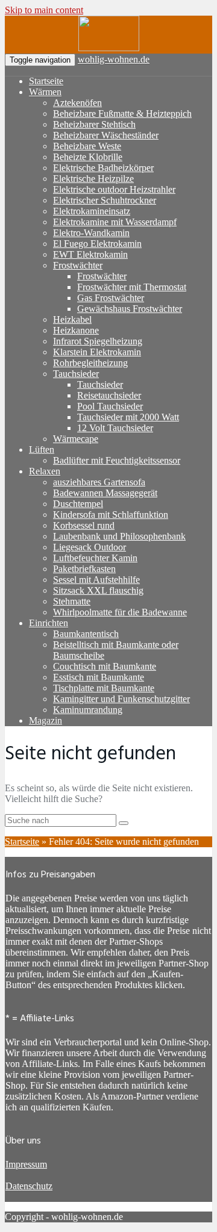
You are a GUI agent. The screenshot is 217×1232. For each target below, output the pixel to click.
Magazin (45, 720)
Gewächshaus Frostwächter (129, 308)
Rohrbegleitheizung (90, 363)
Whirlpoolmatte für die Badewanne (120, 612)
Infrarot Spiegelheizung (97, 341)
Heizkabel (72, 319)
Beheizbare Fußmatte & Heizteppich (122, 113)
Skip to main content (44, 10)
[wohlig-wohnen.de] (108, 48)
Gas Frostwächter (110, 298)
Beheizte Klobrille (87, 157)
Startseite (46, 81)
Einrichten (48, 623)
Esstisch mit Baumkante (98, 677)
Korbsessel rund (84, 525)
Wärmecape (75, 439)
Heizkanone (76, 330)
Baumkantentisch (86, 634)
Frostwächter (77, 265)
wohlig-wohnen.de (113, 59)
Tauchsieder (76, 374)
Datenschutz (28, 1186)
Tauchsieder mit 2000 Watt (128, 417)
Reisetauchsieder (109, 395)
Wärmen (45, 92)
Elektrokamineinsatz (91, 211)
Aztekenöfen (77, 103)
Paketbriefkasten (84, 569)
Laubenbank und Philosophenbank (119, 536)
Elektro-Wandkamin (91, 233)
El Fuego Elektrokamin (97, 243)
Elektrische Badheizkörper (103, 168)
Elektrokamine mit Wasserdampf (115, 222)
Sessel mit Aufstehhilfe (96, 579)
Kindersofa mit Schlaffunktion (110, 514)
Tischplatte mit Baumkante (103, 688)
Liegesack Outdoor (89, 547)
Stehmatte (71, 601)
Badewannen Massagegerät (105, 493)
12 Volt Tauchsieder (115, 428)
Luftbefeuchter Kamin (95, 558)
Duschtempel (78, 504)
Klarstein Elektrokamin (97, 352)
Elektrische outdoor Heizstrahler (114, 189)
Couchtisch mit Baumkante (104, 666)
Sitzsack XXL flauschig (98, 590)
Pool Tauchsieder (110, 406)
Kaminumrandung (87, 710)
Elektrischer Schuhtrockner (104, 200)
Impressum (26, 1164)
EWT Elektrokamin (90, 254)
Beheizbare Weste (87, 146)
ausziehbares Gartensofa (99, 482)
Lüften (41, 449)
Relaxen (44, 471)
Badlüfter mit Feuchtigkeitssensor (116, 460)
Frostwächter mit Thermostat (131, 287)
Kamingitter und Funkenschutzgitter (121, 699)
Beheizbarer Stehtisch (94, 124)
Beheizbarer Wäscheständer (106, 135)
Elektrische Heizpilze (93, 178)
